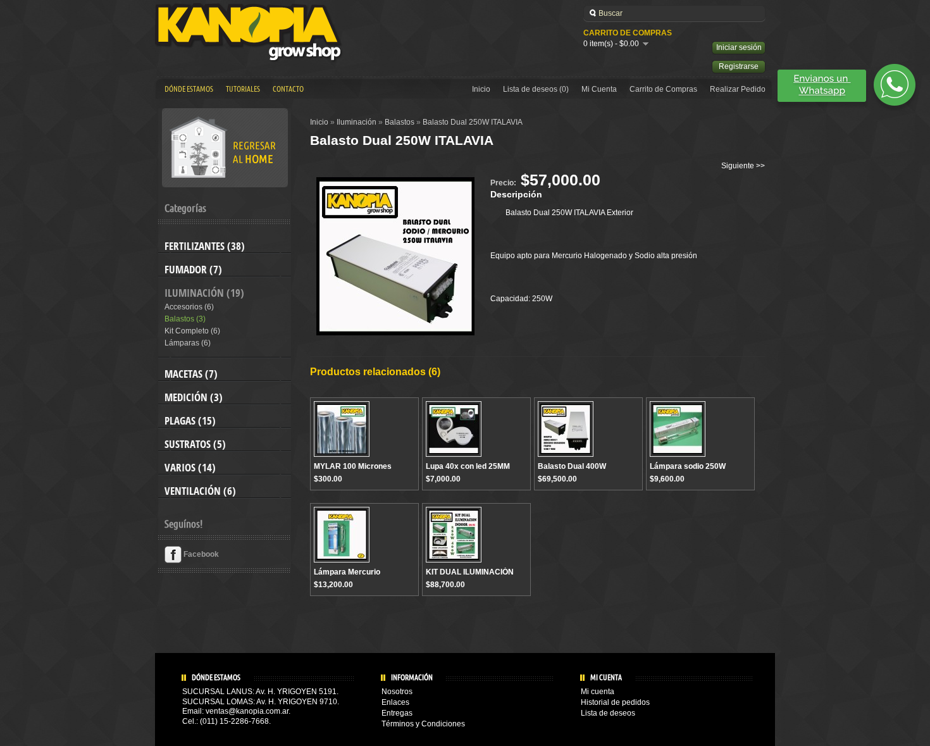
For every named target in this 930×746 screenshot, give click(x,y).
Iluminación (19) (204, 293)
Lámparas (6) (187, 343)
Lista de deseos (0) (536, 89)
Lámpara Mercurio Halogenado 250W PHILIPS (362, 576)
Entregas (396, 713)
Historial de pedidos (615, 702)
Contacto (288, 89)
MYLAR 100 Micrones (353, 466)
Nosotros (396, 691)
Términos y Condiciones (423, 723)
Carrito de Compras (663, 89)
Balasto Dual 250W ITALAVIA (473, 122)
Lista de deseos (608, 713)
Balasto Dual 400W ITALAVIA (572, 471)
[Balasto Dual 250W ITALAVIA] (395, 332)
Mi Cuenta (599, 89)
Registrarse (739, 66)
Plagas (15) (190, 420)
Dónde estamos (188, 89)
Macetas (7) (191, 374)
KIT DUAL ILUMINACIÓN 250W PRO (470, 576)
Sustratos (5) (195, 444)
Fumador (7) (193, 269)
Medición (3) (193, 397)
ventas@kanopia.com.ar (247, 711)
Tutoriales (243, 89)
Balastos (399, 122)
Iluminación (356, 122)
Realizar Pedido (738, 89)
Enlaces (395, 702)
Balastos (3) (185, 318)
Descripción (516, 194)
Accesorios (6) (189, 306)
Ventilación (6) (200, 491)
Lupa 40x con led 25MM (468, 466)
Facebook (200, 554)
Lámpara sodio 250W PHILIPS (688, 471)
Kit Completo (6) (192, 330)
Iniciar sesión (739, 47)
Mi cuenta (597, 691)
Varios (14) (190, 467)
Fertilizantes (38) (204, 246)
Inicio (481, 89)
